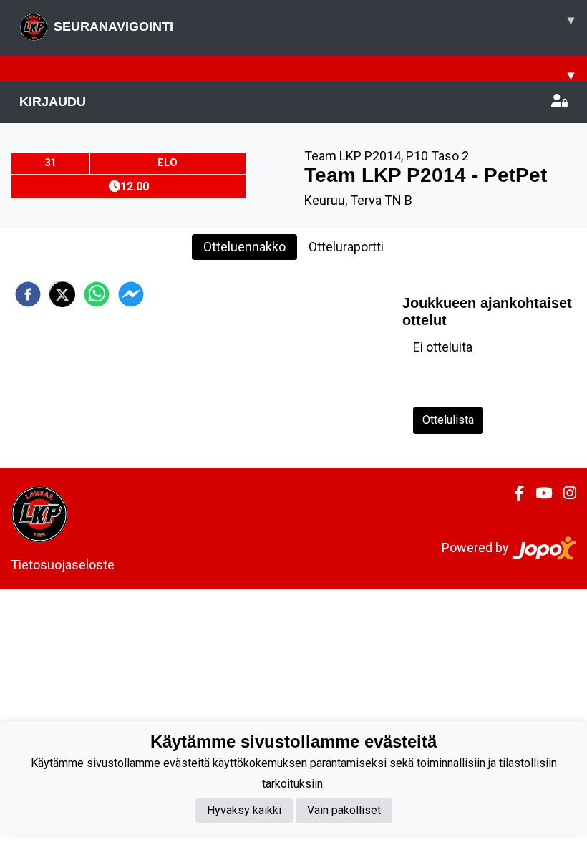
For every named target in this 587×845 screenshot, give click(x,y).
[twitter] (62, 294)
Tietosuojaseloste (63, 564)
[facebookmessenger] (131, 294)
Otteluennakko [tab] (244, 246)
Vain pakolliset (344, 810)
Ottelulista (448, 420)
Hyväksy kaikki (244, 810)
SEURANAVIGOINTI (314, 23)
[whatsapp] (97, 294)
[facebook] (28, 294)
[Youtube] (538, 493)
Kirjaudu (52, 102)
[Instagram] (564, 493)
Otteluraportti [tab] (346, 246)
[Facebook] (513, 493)
